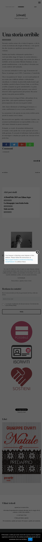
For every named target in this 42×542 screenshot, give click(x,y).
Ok (30, 539)
